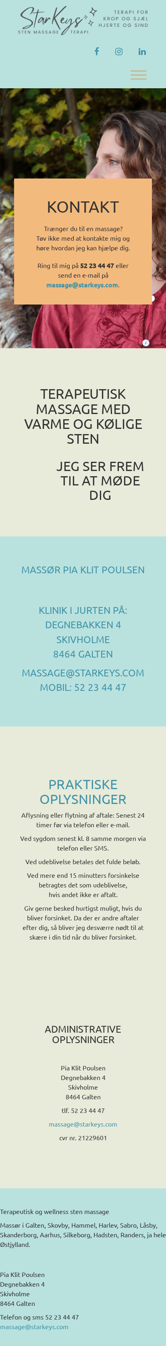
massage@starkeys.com (83, 1124)
